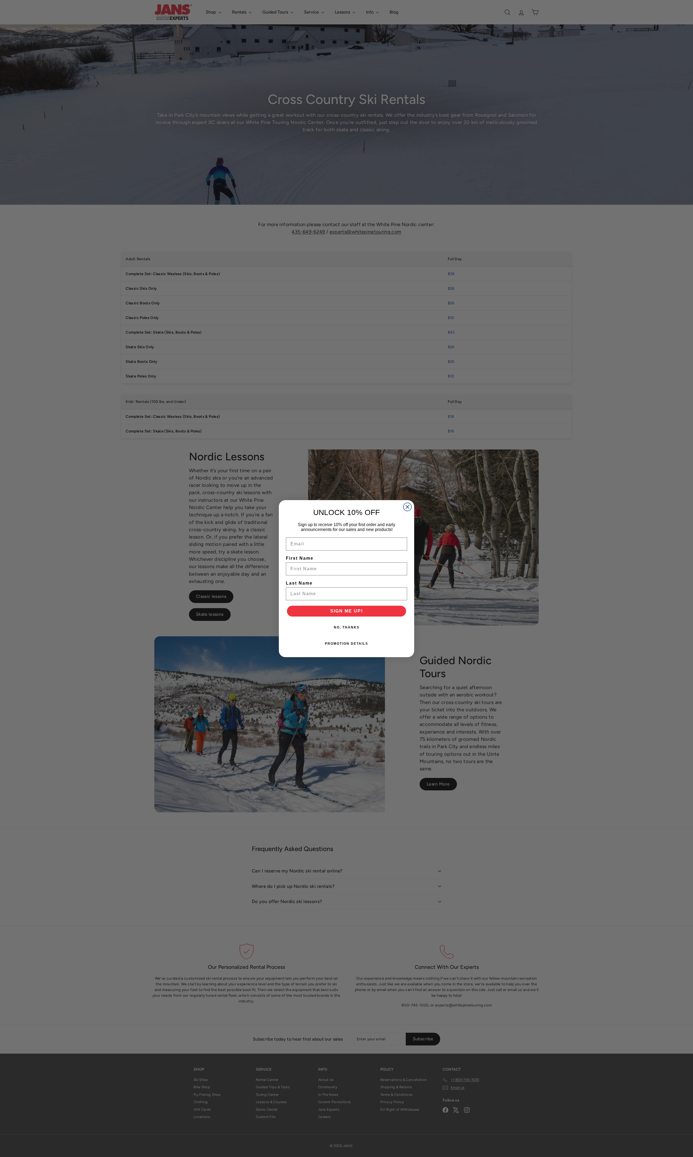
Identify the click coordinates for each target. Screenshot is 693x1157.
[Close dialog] (407, 507)
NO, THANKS (346, 627)
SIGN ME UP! (346, 611)
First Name (299, 558)
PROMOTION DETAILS (346, 644)
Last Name (299, 583)
